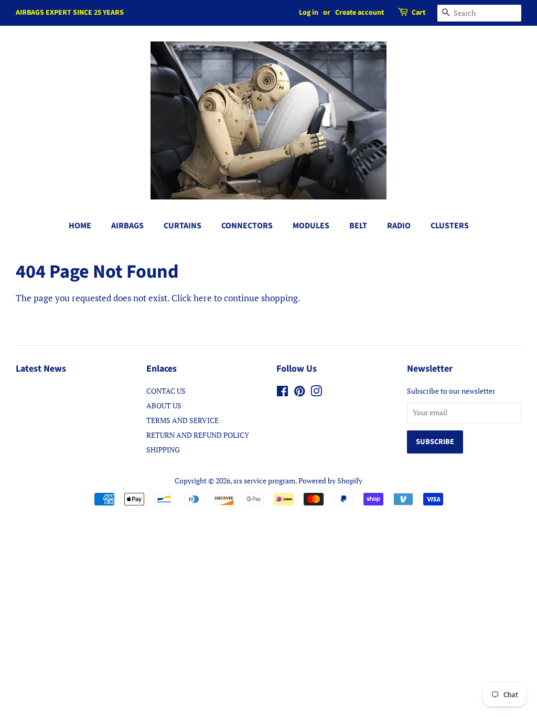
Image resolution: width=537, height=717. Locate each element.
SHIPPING (163, 450)
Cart (418, 12)
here (203, 298)
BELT (358, 225)
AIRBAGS (127, 225)
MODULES (311, 225)
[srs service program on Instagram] (316, 393)
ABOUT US (163, 405)
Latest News (41, 368)
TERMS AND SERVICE (182, 420)
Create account (359, 12)
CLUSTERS (450, 225)
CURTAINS (182, 225)
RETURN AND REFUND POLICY (197, 435)
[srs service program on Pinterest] (299, 393)
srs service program (264, 481)
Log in (308, 12)
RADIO (399, 225)
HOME (80, 225)
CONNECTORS (247, 225)
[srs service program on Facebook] (282, 393)
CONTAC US (166, 391)
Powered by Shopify (330, 481)
